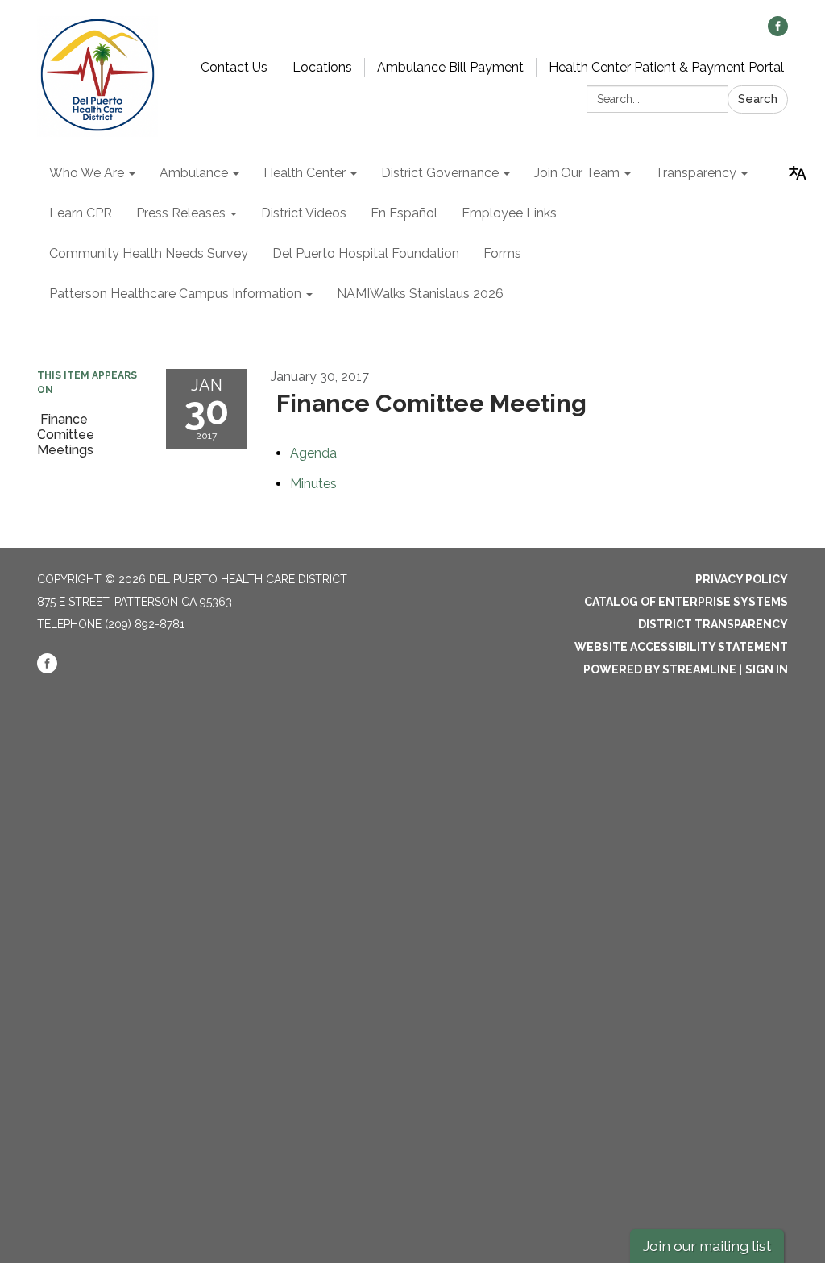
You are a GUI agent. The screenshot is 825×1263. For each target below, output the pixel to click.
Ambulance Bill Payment (450, 67)
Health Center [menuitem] (304, 172)
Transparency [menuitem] (695, 172)
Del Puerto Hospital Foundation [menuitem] (365, 253)
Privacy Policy (741, 579)
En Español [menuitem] (404, 213)
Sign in (766, 669)
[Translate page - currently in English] (797, 173)
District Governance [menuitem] (440, 172)
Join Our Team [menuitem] (577, 172)
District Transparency (713, 624)
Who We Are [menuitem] (86, 172)
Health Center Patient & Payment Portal (666, 67)
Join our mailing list (707, 1245)
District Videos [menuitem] (303, 213)
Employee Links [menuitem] (509, 213)
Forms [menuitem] (502, 253)
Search (757, 99)
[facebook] (778, 31)
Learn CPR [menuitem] (80, 213)
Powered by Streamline (659, 669)
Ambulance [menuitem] (194, 172)
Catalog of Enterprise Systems (686, 601)
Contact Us (234, 67)
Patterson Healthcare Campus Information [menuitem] (175, 293)
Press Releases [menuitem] (181, 213)
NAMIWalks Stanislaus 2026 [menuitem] (420, 293)
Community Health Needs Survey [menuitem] (148, 253)
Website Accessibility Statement (681, 646)
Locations (322, 67)
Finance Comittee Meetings (65, 435)
